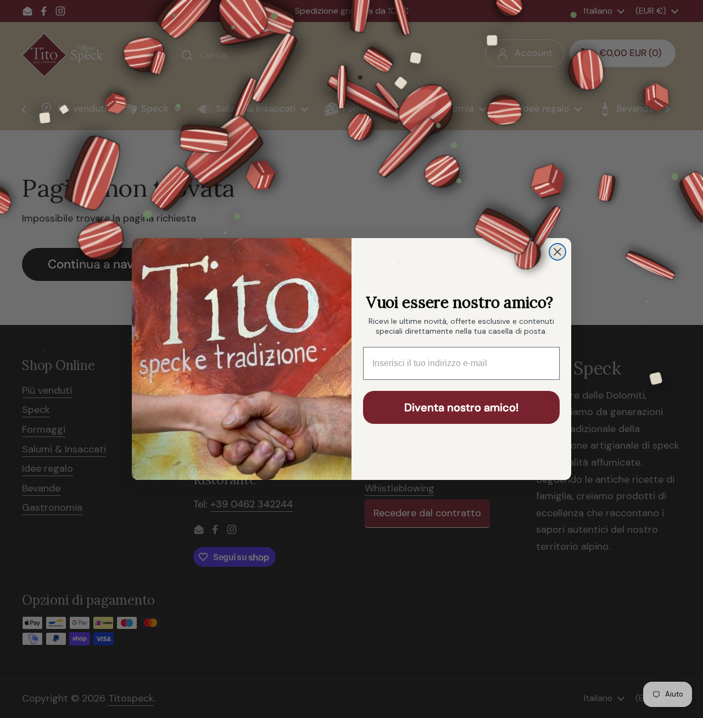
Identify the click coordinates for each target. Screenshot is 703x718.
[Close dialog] (557, 252)
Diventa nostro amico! (461, 407)
